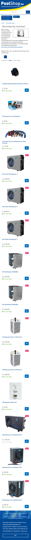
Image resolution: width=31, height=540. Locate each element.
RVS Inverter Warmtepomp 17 (10, 239)
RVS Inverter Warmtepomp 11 (10, 174)
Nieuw (18, 60)
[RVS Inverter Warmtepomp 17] (15, 228)
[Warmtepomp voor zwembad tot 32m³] (15, 424)
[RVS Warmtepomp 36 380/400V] (15, 294)
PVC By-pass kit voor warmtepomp (11, 116)
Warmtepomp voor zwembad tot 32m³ (12, 435)
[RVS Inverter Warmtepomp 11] (15, 163)
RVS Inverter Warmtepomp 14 (10, 206)
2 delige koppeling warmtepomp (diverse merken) (15, 83)
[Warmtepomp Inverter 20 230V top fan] (15, 359)
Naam (10, 60)
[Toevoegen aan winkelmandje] (27, 90)
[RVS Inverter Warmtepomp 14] (15, 196)
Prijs (15, 60)
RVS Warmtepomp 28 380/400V (10, 272)
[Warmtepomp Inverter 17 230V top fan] (15, 326)
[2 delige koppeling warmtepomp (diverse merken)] (15, 73)
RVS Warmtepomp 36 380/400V (10, 304)
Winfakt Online (19, 518)
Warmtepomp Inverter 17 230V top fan (12, 337)
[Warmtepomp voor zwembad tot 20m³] (15, 489)
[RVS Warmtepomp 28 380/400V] (15, 261)
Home (2, 23)
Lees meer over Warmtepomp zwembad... (12, 47)
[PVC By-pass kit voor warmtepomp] (15, 106)
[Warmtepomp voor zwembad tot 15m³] (15, 457)
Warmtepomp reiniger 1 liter (9, 402)
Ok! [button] (15, 535)
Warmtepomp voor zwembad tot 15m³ (12, 467)
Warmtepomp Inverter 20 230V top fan (12, 369)
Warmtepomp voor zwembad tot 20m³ (12, 500)
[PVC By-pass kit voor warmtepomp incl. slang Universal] (15, 135)
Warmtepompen (10, 23)
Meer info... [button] (24, 531)
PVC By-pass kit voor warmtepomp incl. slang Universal (13, 142)
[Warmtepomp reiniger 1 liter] (15, 392)
